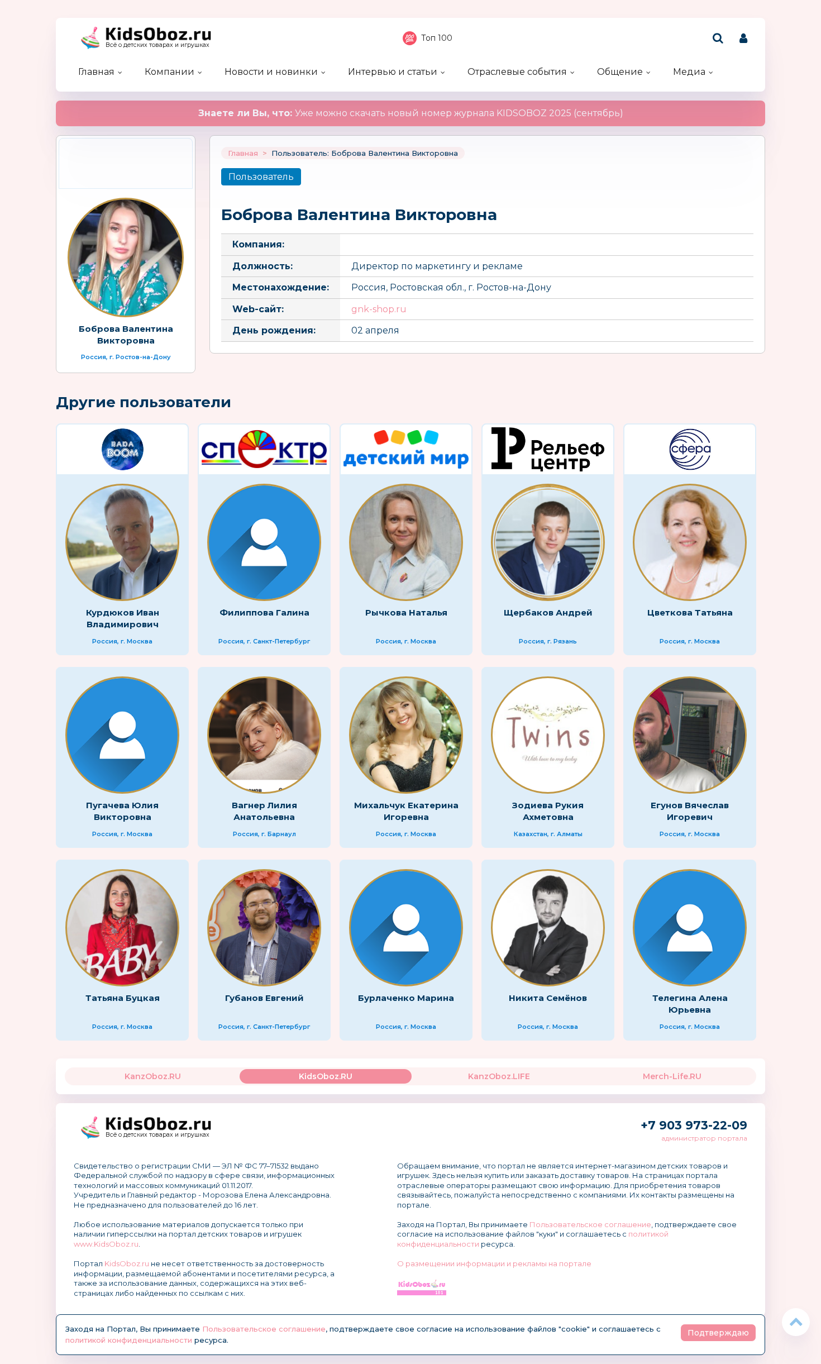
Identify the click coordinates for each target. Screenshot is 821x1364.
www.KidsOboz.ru (106, 1243)
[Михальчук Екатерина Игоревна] (406, 735)
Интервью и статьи (392, 71)
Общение (620, 71)
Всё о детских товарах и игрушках (157, 45)
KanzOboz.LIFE (499, 1076)
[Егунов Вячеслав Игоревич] (690, 735)
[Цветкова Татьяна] (690, 542)
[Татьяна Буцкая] (122, 927)
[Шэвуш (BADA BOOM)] (122, 449)
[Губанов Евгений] (264, 927)
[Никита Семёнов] (548, 927)
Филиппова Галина (264, 612)
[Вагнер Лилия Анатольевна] (264, 735)
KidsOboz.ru (126, 1263)
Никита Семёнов (548, 998)
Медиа (689, 71)
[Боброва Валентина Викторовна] (126, 257)
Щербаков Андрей (548, 612)
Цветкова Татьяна (690, 612)
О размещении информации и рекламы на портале (494, 1263)
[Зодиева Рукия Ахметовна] (548, 735)
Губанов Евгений (264, 998)
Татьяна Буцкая (122, 998)
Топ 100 (436, 38)
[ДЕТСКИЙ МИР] (406, 449)
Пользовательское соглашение (590, 1224)
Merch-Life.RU (672, 1076)
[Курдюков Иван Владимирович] (122, 542)
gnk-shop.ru (379, 309)
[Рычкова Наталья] (406, 542)
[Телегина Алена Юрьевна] (690, 927)
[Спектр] (264, 449)
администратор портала (704, 1138)
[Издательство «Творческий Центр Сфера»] (689, 449)
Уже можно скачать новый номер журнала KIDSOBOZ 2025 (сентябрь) (410, 113)
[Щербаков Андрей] (548, 542)
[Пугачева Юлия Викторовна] (122, 735)
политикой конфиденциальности (128, 1340)
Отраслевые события (517, 71)
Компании (169, 71)
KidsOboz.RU (325, 1076)
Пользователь (261, 176)
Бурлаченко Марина (406, 998)
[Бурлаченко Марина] (406, 927)
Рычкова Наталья (406, 612)
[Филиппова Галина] (264, 542)
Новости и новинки (271, 71)
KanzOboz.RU (153, 1076)
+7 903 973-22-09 (694, 1125)
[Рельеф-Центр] (547, 449)
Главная (96, 71)
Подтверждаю (718, 1333)
